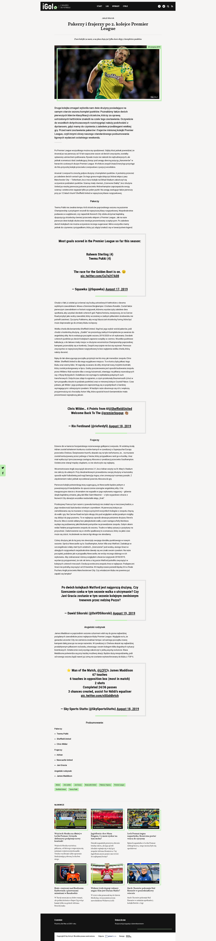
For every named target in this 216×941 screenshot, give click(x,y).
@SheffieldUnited (120, 409)
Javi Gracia (77, 785)
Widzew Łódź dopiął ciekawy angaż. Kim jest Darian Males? (105, 889)
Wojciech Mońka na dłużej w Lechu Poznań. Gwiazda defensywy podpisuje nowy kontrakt (68, 837)
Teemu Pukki (73, 789)
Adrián (58, 785)
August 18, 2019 (120, 426)
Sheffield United (61, 789)
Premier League (119, 785)
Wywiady (115, 6)
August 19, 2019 (124, 613)
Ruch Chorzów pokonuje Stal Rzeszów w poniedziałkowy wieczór (141, 891)
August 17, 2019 (116, 289)
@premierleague (112, 413)
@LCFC (102, 670)
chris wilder (67, 785)
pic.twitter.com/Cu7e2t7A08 (100, 276)
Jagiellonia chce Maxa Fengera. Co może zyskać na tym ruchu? (104, 836)
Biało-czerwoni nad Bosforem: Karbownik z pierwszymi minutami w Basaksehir (69, 891)
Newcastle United (90, 785)
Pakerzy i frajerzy (105, 785)
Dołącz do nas (120, 920)
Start (99, 6)
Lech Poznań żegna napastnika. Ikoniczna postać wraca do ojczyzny (141, 836)
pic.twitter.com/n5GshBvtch (100, 696)
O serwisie (58, 920)
